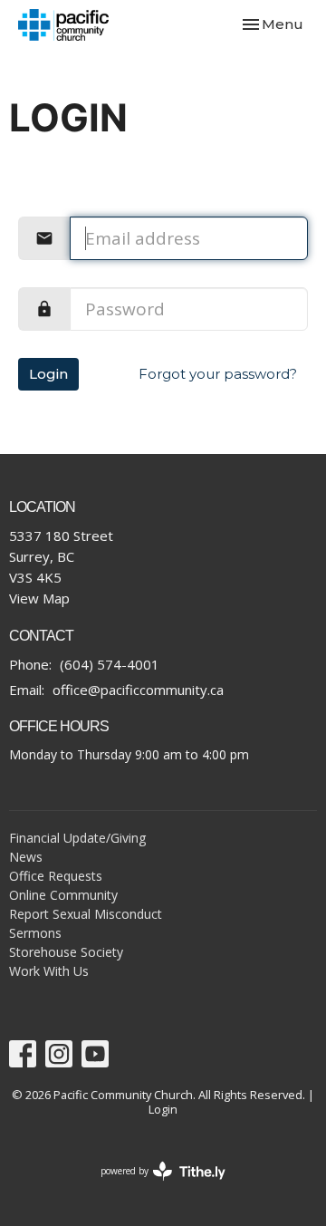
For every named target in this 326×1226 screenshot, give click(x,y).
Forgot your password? (218, 373)
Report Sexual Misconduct (85, 913)
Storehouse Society (66, 952)
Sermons (35, 932)
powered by (153, 1186)
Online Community (63, 894)
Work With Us (49, 971)
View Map (39, 598)
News (26, 856)
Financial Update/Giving (77, 837)
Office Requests (55, 875)
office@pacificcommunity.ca (138, 690)
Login (48, 373)
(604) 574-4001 (109, 664)
